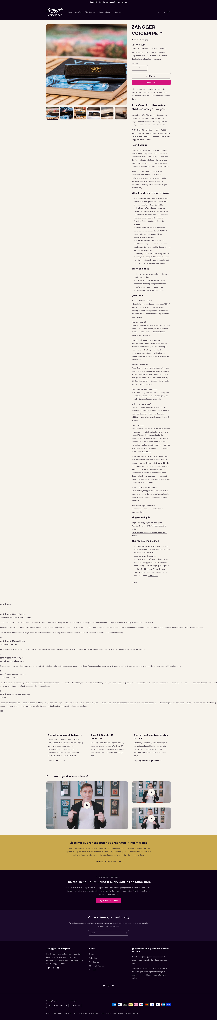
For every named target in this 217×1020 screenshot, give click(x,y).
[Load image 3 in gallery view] (80, 113)
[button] (158, 12)
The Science (94, 962)
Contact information (131, 1013)
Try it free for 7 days (108, 901)
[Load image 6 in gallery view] (121, 113)
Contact (92, 970)
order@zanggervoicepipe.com (149, 491)
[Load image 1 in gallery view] (52, 113)
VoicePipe (93, 958)
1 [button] (0, 711)
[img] (6, 614)
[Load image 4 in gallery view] (93, 113)
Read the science (55, 761)
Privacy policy (93, 1013)
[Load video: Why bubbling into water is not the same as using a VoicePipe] (151, 792)
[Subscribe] (126, 933)
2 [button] (1, 711)
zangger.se (164, 566)
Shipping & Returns (96, 966)
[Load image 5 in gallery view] (107, 113)
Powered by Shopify (70, 1013)
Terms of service (105, 1013)
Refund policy (83, 1013)
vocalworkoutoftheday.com (145, 556)
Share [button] (136, 582)
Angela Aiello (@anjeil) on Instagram (147, 523)
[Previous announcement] (47, 2)
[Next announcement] (169, 2)
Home (91, 954)
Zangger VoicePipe (58, 1013)
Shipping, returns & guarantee (146, 761)
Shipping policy (118, 1013)
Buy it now (151, 82)
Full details (146, 451)
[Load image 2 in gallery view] (66, 113)
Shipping (146, 48)
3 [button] (2, 711)
